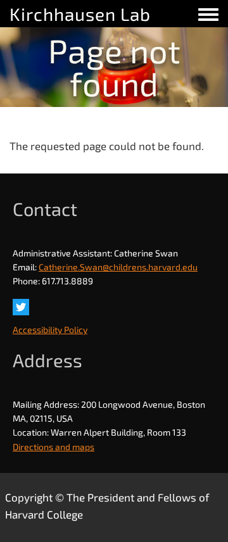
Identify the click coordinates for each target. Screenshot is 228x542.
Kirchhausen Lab (80, 14)
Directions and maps (53, 446)
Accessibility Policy (50, 329)
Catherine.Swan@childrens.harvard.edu (118, 267)
